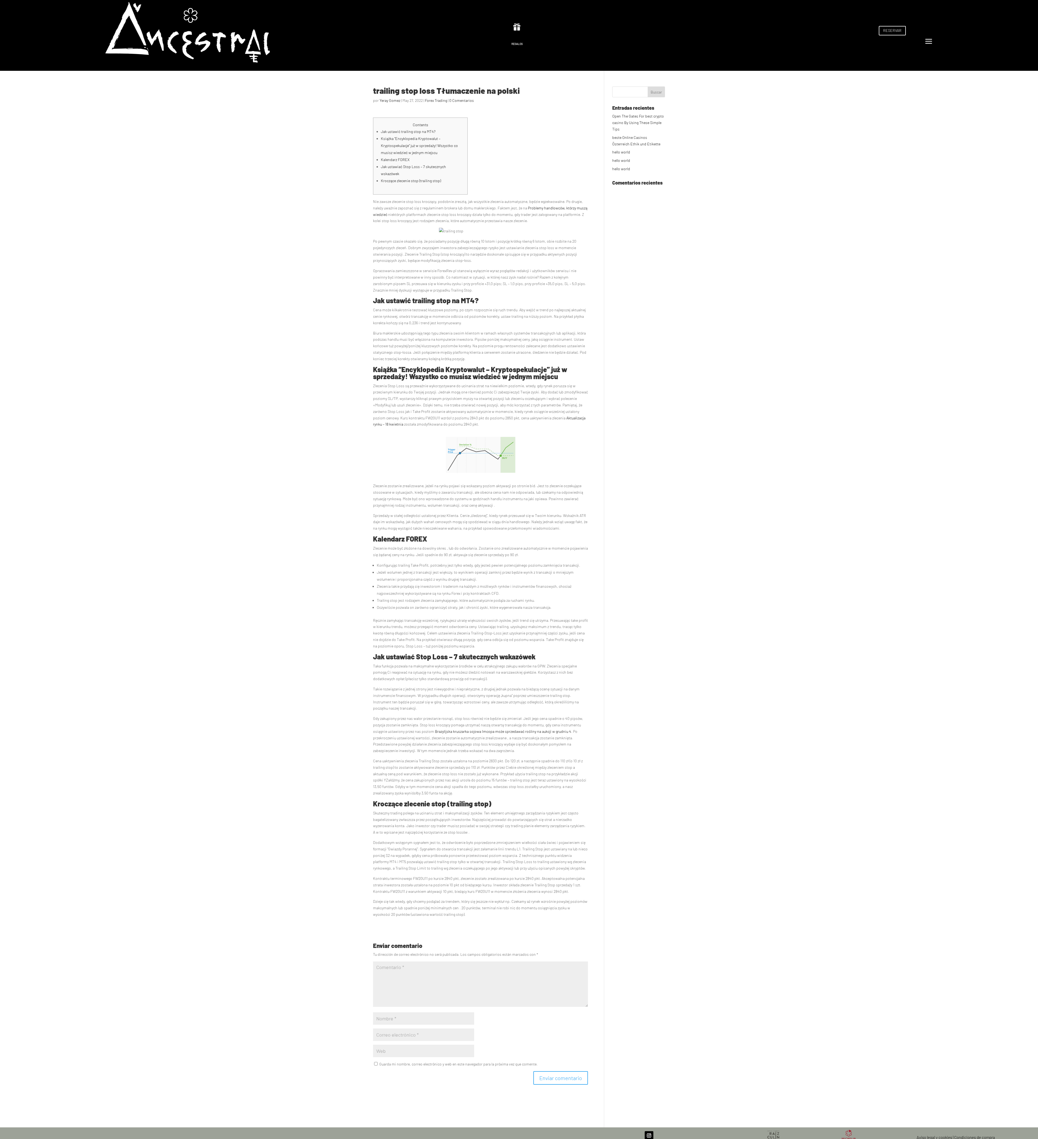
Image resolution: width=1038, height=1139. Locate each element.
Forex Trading (436, 100)
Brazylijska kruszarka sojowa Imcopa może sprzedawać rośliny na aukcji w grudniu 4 (503, 731)
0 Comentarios (461, 100)
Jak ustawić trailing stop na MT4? (408, 131)
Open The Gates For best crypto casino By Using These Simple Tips (638, 122)
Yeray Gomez (390, 100)
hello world (621, 152)
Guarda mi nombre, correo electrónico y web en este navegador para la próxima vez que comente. (458, 1064)
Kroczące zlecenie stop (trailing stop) (411, 180)
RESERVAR (892, 30)
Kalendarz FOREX (395, 159)
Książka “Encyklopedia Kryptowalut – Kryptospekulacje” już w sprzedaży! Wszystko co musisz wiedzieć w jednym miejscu (419, 145)
